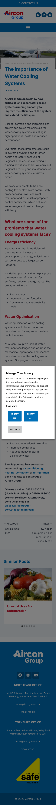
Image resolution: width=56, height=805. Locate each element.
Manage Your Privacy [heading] (20, 373)
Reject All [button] (31, 416)
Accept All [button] (15, 416)
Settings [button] (15, 429)
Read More (11, 406)
